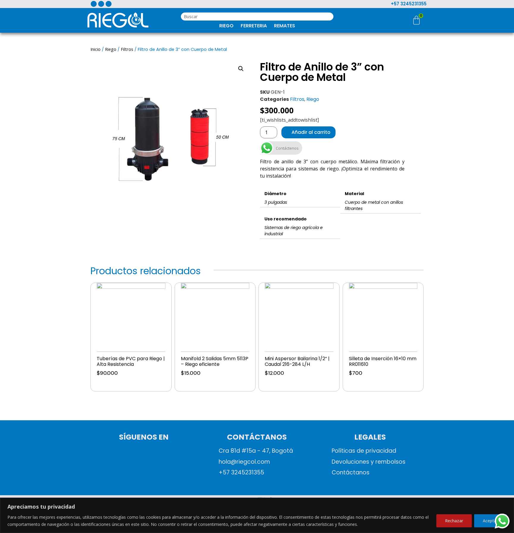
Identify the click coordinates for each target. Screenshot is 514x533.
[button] (241, 68)
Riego (226, 25)
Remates (284, 25)
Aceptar (490, 520)
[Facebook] (121, 457)
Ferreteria (254, 25)
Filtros (127, 49)
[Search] (327, 16)
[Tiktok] (166, 457)
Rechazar (454, 520)
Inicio (95, 49)
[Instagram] (144, 457)
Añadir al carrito (114, 383)
